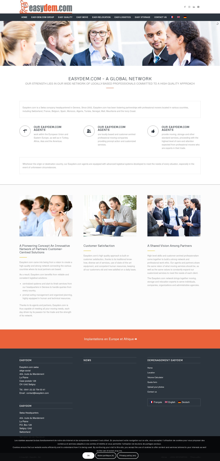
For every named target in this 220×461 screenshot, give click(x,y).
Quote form (152, 382)
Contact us (152, 391)
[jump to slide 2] (110, 58)
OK (88, 455)
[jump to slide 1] (108, 58)
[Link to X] (198, 6)
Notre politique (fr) (106, 455)
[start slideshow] (104, 58)
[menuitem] (24, 17)
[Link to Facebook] (185, 6)
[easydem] (45, 6)
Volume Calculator (155, 377)
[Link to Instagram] (189, 6)
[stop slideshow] (116, 58)
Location (151, 372)
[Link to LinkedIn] (194, 6)
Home (150, 367)
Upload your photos (155, 386)
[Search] (199, 17)
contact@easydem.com (37, 392)
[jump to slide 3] (112, 58)
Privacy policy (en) (127, 455)
